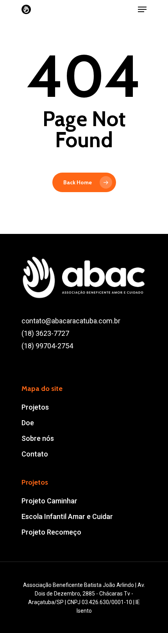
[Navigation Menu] (142, 9)
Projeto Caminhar (49, 501)
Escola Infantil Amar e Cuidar (67, 516)
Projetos (35, 407)
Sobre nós (37, 438)
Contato (34, 454)
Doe (27, 423)
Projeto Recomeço (51, 532)
